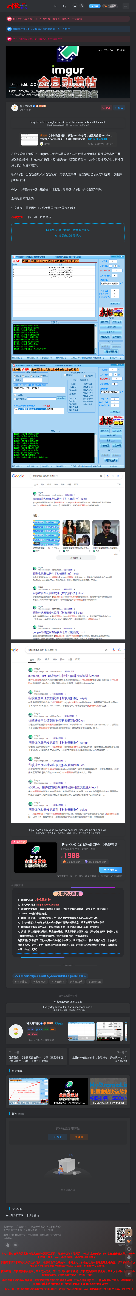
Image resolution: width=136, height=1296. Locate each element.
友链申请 (8, 1226)
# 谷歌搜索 (39, 981)
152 (40, 1029)
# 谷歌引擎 (95, 981)
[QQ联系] (128, 1257)
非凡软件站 (33, 1215)
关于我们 (48, 1229)
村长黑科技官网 (14, 1215)
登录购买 (112, 869)
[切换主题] (128, 1265)
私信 (120, 108)
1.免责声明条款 (37, 1226)
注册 (80, 1137)
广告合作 (21, 1226)
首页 (13, 91)
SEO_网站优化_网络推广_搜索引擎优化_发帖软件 (44, 91)
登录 (59, 1137)
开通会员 (111, 5)
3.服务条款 (31, 1229)
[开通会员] (128, 1241)
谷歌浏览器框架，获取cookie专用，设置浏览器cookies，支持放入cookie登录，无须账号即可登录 (76, 137)
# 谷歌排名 (21, 981)
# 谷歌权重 (76, 981)
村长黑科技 (26, 106)
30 (31, 1029)
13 (92, 143)
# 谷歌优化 (58, 981)
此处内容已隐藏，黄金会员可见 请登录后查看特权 (69, 233)
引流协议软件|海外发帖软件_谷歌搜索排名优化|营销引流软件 (43, 94)
